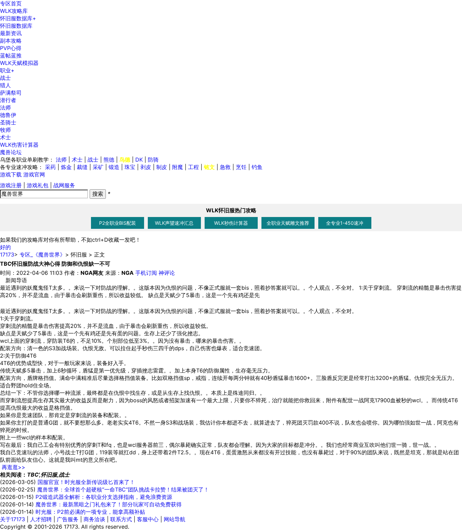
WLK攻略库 (14, 10)
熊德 (108, 159)
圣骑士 (8, 122)
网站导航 (174, 519)
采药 (50, 167)
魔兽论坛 (11, 152)
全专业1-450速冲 (344, 223)
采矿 (98, 167)
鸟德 (124, 159)
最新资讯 (11, 33)
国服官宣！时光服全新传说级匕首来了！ (86, 482)
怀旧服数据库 (18, 18)
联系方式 (121, 519)
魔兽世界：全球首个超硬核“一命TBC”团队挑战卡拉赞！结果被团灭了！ (123, 489)
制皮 (161, 167)
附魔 (177, 167)
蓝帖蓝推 (11, 55)
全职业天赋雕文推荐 (288, 223)
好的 (5, 247)
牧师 (5, 129)
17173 (7, 254)
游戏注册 (11, 185)
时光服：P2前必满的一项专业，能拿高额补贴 (90, 511)
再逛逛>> (13, 467)
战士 (5, 77)
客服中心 (148, 519)
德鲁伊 (8, 115)
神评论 (167, 272)
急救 (225, 167)
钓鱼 (257, 167)
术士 (5, 137)
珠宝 (129, 167)
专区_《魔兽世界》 (42, 254)
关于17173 (12, 519)
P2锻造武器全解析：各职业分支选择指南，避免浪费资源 (104, 496)
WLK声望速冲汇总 (174, 223)
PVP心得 (10, 48)
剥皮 (145, 167)
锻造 (114, 167)
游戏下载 (11, 174)
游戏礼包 (37, 185)
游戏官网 (34, 174)
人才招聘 (41, 519)
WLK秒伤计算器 (231, 223)
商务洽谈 (94, 519)
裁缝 (82, 167)
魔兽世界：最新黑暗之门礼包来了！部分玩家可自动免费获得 (109, 504)
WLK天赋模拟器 (19, 62)
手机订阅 (146, 272)
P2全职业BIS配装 (117, 223)
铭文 (209, 167)
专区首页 (11, 3)
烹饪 (241, 167)
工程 (193, 167)
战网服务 (64, 185)
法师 (5, 107)
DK (139, 159)
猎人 (5, 85)
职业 (7, 70)
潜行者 (8, 100)
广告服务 (67, 519)
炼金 (66, 167)
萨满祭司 (11, 92)
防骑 (153, 159)
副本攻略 (11, 40)
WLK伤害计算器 (19, 144)
